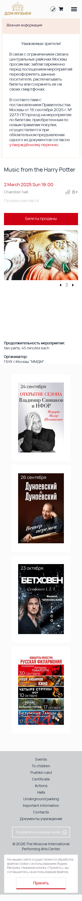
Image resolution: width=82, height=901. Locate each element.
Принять (41, 883)
